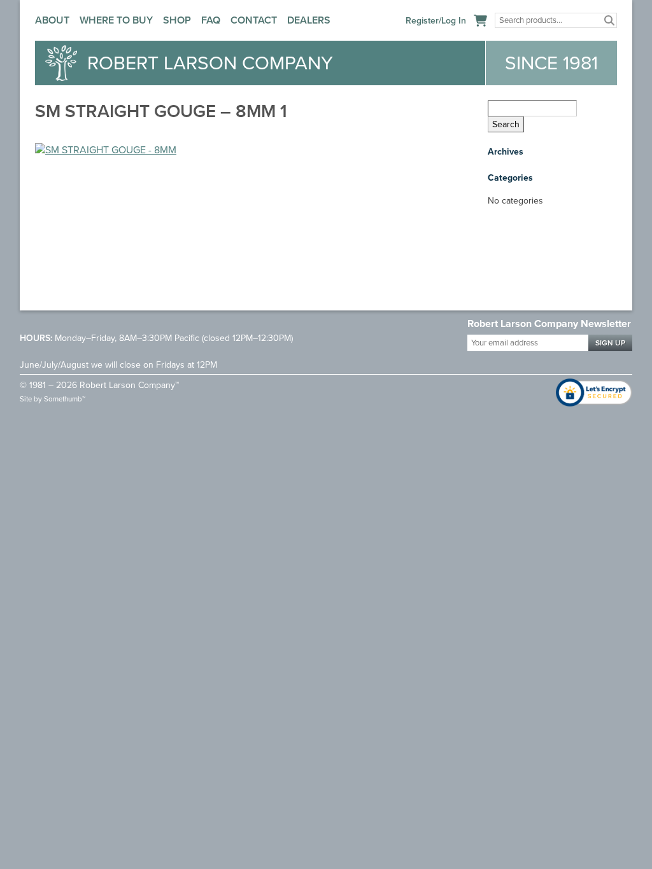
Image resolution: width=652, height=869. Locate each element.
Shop (177, 20)
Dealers (308, 20)
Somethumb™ (64, 399)
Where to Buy (116, 20)
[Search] (609, 20)
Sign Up (610, 343)
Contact (253, 20)
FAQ (210, 20)
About (52, 20)
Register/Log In (436, 20)
